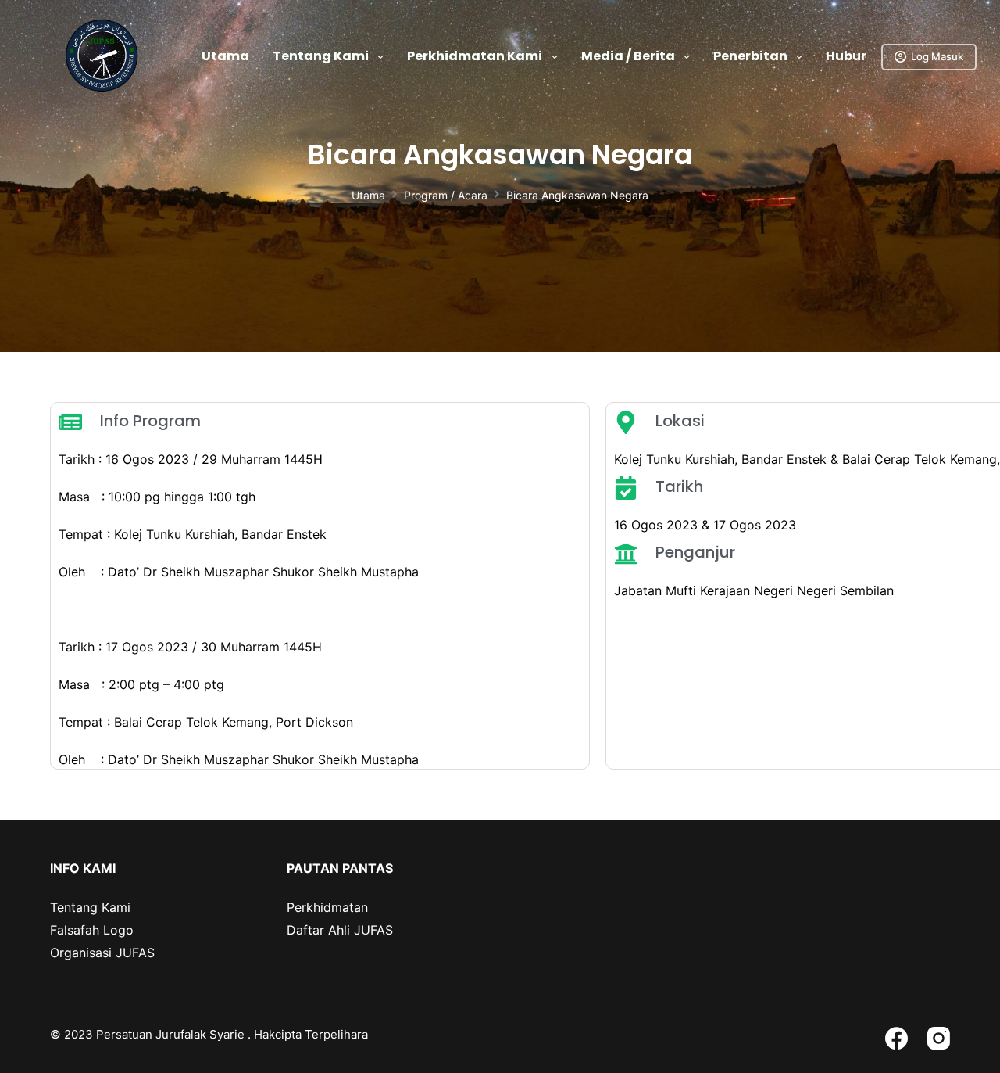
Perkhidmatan (327, 907)
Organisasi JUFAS (102, 952)
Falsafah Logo (92, 930)
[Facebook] (896, 1038)
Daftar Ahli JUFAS (340, 930)
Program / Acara (446, 195)
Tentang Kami (321, 56)
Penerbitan (750, 56)
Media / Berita (628, 56)
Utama (225, 56)
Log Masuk (937, 56)
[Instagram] (938, 1038)
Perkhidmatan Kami (474, 56)
